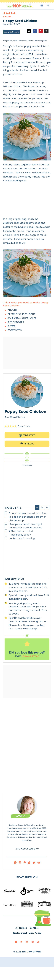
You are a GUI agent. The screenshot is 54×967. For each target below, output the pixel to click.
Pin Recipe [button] (29, 443)
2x (42, 507)
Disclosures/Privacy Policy (27, 933)
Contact (34, 927)
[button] (4, 13)
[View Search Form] (50, 5)
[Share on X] (29, 31)
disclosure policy (41, 41)
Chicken (7, 16)
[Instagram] (19, 862)
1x (37, 507)
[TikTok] (29, 862)
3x (47, 507)
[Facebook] (15, 862)
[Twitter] (34, 862)
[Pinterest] (24, 862)
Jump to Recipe (11, 32)
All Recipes (21, 927)
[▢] (6, 513)
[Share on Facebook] (35, 31)
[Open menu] (42, 5)
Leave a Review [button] (30, 656)
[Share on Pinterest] (41, 31)
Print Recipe (28, 435)
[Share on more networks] (46, 31)
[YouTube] (38, 862)
